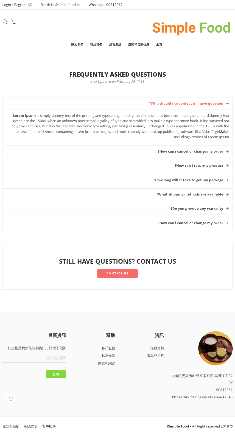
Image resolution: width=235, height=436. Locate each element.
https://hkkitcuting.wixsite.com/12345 (202, 397)
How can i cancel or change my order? (190, 151)
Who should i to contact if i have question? (186, 103)
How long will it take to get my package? (188, 180)
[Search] (5, 23)
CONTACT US (117, 273)
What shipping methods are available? (190, 194)
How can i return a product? (199, 165)
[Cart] (14, 23)
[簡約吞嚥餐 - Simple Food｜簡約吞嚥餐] (191, 26)
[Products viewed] (11, 399)
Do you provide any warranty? (197, 208)
